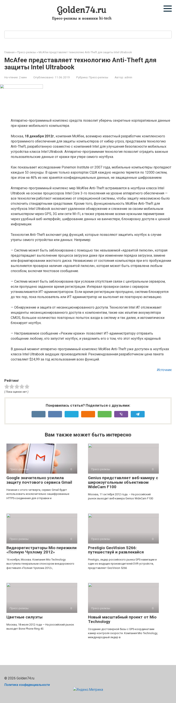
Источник (164, 370)
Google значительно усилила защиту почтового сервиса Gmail (39, 480)
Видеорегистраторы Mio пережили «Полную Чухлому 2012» (41, 550)
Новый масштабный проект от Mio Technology (122, 619)
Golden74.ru (81, 9)
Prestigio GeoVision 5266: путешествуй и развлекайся (116, 550)
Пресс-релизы (98, 77)
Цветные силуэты (24, 617)
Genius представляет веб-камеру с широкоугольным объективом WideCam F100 (123, 482)
